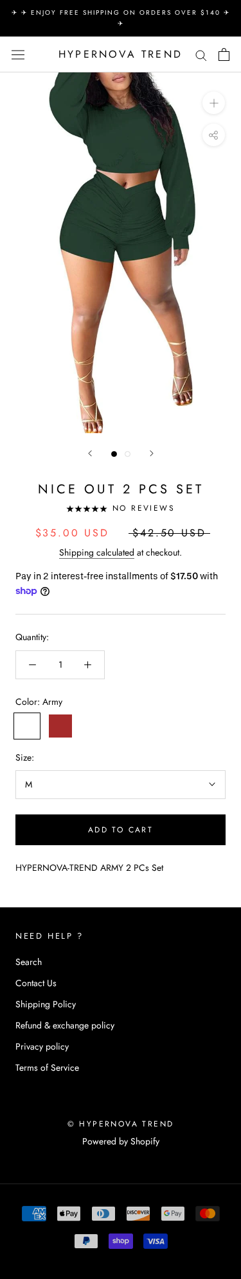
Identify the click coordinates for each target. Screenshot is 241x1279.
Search (28, 961)
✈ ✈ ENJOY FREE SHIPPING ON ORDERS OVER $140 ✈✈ (121, 18)
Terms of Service (47, 1067)
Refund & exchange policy (64, 1025)
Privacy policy (42, 1046)
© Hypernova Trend (120, 1124)
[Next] (152, 453)
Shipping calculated (96, 552)
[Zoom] (213, 103)
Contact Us (36, 983)
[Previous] (90, 453)
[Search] (201, 54)
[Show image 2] (127, 454)
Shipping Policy (45, 1004)
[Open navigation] (18, 54)
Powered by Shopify (120, 1141)
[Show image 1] (114, 454)
